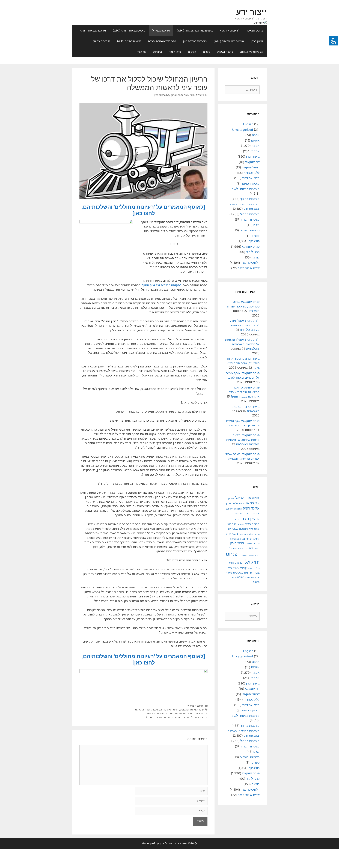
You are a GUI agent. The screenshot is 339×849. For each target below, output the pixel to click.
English (248, 124)
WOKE (256, 498)
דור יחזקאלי (252, 162)
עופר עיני (199, 709)
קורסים (192, 51)
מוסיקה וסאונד (250, 183)
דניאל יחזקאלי (251, 167)
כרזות (251, 529)
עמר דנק (245, 548)
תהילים (240, 577)
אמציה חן (238, 509)
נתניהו (248, 543)
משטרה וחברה (250, 219)
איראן (231, 498)
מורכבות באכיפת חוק (195, 41)
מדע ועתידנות (251, 178)
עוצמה (257, 548)
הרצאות (157, 51)
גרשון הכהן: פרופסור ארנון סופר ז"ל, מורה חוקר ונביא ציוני (243, 363)
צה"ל (231, 563)
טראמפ (240, 524)
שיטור (229, 572)
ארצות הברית (252, 513)
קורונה (256, 257)
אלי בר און (252, 503)
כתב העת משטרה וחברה (162, 41)
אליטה (242, 503)
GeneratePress (151, 843)
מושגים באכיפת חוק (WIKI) (229, 41)
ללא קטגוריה (252, 173)
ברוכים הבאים (255, 30)
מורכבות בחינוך (101, 41)
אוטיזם (255, 140)
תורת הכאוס (186, 709)
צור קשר (141, 51)
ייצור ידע (251, 12)
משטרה (232, 533)
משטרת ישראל (251, 538)
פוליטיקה (254, 241)
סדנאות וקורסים (250, 230)
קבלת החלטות (254, 568)
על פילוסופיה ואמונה (251, 51)
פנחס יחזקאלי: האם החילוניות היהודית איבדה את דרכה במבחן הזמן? (244, 392)
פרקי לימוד (175, 51)
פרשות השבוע (225, 51)
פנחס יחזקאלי (251, 246)
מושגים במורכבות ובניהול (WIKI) (195, 30)
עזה (251, 548)
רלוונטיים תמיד (250, 262)
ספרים (206, 51)
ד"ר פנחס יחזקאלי (230, 30)
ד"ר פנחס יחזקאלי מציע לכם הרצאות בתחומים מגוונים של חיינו (245, 325)
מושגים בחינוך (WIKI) (129, 41)
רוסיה (236, 567)
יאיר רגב (231, 524)
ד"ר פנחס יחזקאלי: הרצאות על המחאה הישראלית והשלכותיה (242, 344)
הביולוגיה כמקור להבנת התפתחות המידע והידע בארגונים (174, 713)
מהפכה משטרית (238, 528)
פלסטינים (243, 555)
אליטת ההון (232, 503)
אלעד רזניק (251, 508)
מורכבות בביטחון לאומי (93, 30)
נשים (256, 225)
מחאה (257, 534)
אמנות (255, 151)
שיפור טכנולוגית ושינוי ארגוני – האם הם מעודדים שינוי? (175, 717)
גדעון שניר (240, 513)
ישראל (257, 529)
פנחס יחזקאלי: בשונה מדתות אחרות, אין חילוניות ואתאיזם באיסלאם (243, 439)
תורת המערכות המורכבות (165, 709)
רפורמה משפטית (243, 572)
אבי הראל (243, 497)
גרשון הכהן (257, 41)
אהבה (256, 135)
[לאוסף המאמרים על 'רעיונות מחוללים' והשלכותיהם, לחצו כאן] (143, 210)
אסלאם (229, 508)
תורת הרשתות (142, 709)
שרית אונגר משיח (249, 268)
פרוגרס (238, 562)
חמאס (236, 519)
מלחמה (250, 534)
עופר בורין (237, 543)
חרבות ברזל (252, 524)
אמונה (256, 146)
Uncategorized (242, 129)
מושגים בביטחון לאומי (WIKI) (129, 30)
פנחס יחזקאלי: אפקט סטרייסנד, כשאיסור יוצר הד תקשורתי (243, 306)
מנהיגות (242, 534)
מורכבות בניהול (161, 30)
